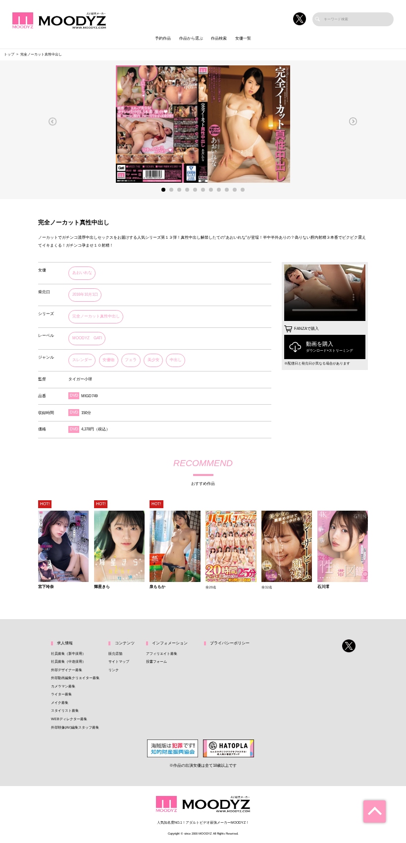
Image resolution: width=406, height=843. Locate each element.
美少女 (153, 360)
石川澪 (323, 587)
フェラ (131, 360)
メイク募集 (59, 703)
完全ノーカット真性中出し (96, 316)
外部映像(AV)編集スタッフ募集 (75, 728)
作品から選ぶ (191, 38)
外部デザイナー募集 (66, 670)
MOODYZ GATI (87, 338)
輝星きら (102, 587)
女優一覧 (243, 38)
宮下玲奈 (46, 587)
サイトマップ (118, 662)
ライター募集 (61, 694)
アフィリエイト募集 (161, 654)
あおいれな (82, 272)
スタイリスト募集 (65, 711)
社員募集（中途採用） (68, 662)
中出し (176, 360)
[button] (53, 121)
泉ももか (157, 587)
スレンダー (82, 360)
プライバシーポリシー (230, 643)
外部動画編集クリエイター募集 (75, 678)
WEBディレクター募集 (69, 719)
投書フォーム (156, 662)
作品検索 (219, 38)
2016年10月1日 (85, 294)
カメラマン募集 (63, 686)
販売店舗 (115, 654)
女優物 (108, 360)
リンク (113, 670)
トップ (9, 54)
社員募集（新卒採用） (68, 654)
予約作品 (163, 38)
